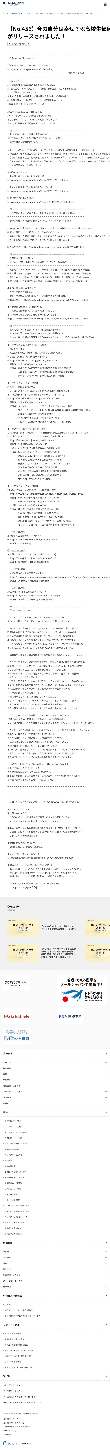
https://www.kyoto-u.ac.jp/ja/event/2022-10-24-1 (34, 360)
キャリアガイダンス (11, 1391)
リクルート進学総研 (14, 13)
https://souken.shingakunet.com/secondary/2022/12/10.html (53, 247)
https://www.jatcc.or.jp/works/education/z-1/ (33, 558)
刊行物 (6, 1376)
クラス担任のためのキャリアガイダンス (20, 1397)
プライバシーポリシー (12, 1430)
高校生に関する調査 (13, 1333)
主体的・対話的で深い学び (15, 1172)
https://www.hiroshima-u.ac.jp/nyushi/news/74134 (35, 398)
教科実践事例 (10, 1166)
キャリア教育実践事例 (14, 1155)
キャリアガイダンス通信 (14, 1222)
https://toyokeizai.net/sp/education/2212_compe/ (35, 595)
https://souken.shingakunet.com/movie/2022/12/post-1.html (37, 180)
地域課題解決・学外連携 (14, 1177)
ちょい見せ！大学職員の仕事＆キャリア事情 (22, 1316)
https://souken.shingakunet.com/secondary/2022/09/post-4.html (55, 299)
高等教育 (8, 1053)
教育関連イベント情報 (14, 1138)
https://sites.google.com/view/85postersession (33, 539)
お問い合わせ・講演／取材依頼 (16, 1426)
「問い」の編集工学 (13, 1200)
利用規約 (7, 1434)
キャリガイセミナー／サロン (16, 1132)
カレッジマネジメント (12, 1385)
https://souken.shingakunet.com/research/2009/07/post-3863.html (40, 201)
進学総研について (11, 1418)
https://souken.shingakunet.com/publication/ (30, 69)
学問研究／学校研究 (13, 1188)
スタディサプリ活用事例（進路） (18, 1205)
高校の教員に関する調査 (14, 1339)
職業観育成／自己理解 (14, 1183)
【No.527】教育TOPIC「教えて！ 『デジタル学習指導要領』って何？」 (59, 927)
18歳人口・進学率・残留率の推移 (18, 1356)
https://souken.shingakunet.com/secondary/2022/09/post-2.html (55, 318)
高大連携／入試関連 (13, 1121)
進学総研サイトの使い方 (13, 1422)
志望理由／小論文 (12, 1194)
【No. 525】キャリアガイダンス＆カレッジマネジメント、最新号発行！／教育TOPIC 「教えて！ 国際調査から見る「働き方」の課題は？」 (59, 952)
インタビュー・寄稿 (13, 1126)
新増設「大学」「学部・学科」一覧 (18, 1367)
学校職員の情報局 (12, 1295)
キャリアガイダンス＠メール (19, 44)
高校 (28, 13)
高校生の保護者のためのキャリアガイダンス (22, 1402)
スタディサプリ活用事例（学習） (18, 1211)
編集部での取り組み (13, 1228)
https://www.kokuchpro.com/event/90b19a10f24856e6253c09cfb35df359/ (47, 493)
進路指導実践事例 (12, 1149)
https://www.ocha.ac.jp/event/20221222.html (32, 440)
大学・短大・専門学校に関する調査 (19, 1350)
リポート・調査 (11, 1324)
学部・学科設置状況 (13, 1361)
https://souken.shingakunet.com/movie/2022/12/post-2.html (37, 191)
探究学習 (8, 1160)
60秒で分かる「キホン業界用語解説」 (20, 1310)
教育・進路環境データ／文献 (16, 1143)
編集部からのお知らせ (14, 1234)
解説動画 (8, 1242)
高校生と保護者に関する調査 (16, 1345)
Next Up (8, 1304)
